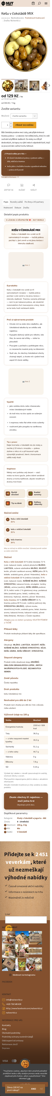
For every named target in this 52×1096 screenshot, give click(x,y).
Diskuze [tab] (18, 207)
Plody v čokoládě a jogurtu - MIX (31, 818)
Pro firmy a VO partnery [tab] (34, 202)
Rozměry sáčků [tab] (16, 202)
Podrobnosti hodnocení (35, 18)
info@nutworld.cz (14, 999)
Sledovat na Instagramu (24, 974)
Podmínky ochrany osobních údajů (17, 1036)
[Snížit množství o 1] (10, 126)
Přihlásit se (9, 929)
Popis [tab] (6, 202)
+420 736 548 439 (13, 1004)
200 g (19, 825)
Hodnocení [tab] (8, 207)
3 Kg (25, 825)
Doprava (6, 1048)
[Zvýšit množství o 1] (10, 123)
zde (29, 1078)
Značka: (12, 20)
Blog (4, 1029)
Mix (18, 828)
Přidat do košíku (25, 125)
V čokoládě (22, 832)
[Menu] (46, 3)
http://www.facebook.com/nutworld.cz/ (24, 1008)
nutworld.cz (11, 1012)
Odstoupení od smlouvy (12, 1040)
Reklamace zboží (10, 1044)
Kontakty (6, 1025)
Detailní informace (8, 177)
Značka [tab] (26, 207)
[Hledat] (39, 3)
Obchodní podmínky (11, 1032)
